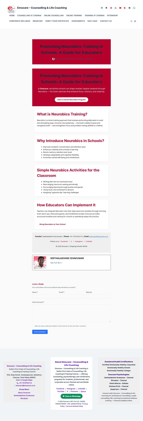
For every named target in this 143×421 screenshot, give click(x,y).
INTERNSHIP (112, 16)
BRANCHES (38, 21)
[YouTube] (120, 8)
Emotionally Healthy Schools (118, 368)
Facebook (64, 241)
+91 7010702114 (25, 383)
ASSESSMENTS (78, 21)
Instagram (79, 241)
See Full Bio (55, 262)
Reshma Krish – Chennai (118, 386)
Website (89, 292)
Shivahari (24, 398)
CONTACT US (106, 21)
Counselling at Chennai (29, 16)
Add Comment (38, 302)
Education (89, 59)
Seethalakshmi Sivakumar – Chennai (118, 378)
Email (61, 292)
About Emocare (24, 393)
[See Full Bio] (62, 262)
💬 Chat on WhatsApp (71, 396)
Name (35, 292)
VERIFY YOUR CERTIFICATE (57, 21)
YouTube (60, 391)
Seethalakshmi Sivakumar (24, 395)
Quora (83, 391)
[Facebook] (102, 8)
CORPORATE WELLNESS (19, 21)
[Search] (131, 21)
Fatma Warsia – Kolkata (119, 383)
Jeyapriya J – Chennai (118, 389)
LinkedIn (89, 241)
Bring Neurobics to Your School (53, 224)
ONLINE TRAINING (74, 16)
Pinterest (74, 391)
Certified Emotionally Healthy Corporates (118, 365)
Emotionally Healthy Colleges (119, 371)
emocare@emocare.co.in (99, 236)
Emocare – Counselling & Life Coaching (42, 7)
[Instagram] (111, 8)
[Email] (129, 8)
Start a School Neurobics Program (71, 99)
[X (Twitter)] (106, 8)
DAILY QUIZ (92, 21)
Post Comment (40, 332)
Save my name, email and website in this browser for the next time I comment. (60, 326)
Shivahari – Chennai (119, 380)
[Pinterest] (125, 8)
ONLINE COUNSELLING (54, 16)
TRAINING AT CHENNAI (94, 16)
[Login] (135, 21)
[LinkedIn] (115, 8)
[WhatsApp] (134, 8)
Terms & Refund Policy (74, 406)
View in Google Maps (24, 380)
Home (12, 16)
